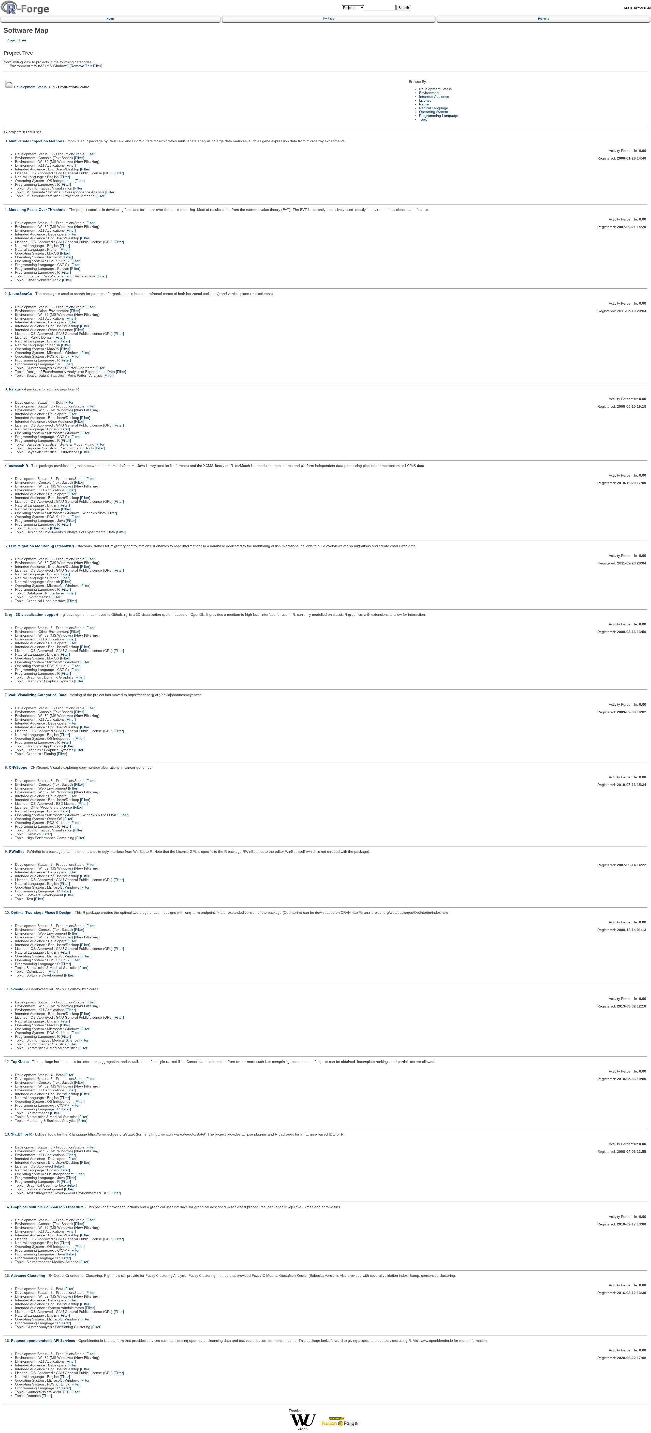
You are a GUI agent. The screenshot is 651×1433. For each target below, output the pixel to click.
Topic (423, 119)
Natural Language (433, 108)
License (425, 100)
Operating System (433, 112)
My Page (328, 18)
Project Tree (16, 40)
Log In (628, 7)
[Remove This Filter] (85, 66)
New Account (642, 7)
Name (424, 104)
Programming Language (438, 116)
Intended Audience (434, 97)
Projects (543, 18)
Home (110, 18)
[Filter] (90, 154)
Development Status (30, 87)
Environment (429, 93)
